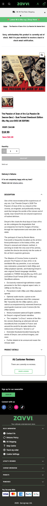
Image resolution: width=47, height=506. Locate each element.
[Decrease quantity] (4, 151)
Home (5, 26)
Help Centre (11, 446)
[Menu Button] (3, 4)
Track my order (13, 450)
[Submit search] (9, 4)
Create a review (23, 371)
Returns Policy (12, 437)
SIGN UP (8, 394)
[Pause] (45, 12)
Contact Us (11, 433)
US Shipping (11, 441)
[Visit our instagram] (16, 407)
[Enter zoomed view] (41, 55)
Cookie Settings (13, 454)
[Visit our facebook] (4, 407)
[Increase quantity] (16, 151)
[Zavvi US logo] (23, 4)
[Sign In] (38, 4)
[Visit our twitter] (10, 407)
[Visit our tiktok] (22, 407)
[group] (23, 73)
